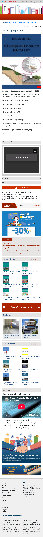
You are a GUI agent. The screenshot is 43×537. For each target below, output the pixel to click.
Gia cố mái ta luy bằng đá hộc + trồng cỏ (20, 192)
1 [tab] (31, 259)
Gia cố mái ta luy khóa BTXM (10, 196)
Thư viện (5, 31)
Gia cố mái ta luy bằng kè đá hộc (27, 198)
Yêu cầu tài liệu (7, 495)
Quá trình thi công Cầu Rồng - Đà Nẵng (16, 428)
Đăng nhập (28, 1)
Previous (1, 282)
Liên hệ (4, 500)
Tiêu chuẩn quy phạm (30, 486)
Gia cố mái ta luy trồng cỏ (9, 198)
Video (4, 498)
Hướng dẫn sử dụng (8, 488)
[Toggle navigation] (3, 17)
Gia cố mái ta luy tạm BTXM (29, 196)
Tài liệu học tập (28, 490)
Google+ (4, 510)
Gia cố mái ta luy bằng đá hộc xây (11, 194)
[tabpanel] (12, 281)
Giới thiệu (5, 485)
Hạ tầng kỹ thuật (16, 31)
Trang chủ (5, 483)
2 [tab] (33, 259)
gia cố (3, 200)
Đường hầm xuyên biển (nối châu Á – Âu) (16, 394)
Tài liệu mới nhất (9, 259)
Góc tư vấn (7, 315)
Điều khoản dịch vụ (8, 490)
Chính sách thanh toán (9, 493)
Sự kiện (6, 240)
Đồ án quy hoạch (28, 494)
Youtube (4, 512)
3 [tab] (36, 259)
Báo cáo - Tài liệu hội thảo (31, 488)
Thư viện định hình (29, 492)
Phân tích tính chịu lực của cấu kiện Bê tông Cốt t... (20, 425)
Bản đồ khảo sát (28, 497)
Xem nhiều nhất (9, 344)
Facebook (5, 507)
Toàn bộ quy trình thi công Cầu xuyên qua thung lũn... (21, 423)
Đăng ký (38, 1)
